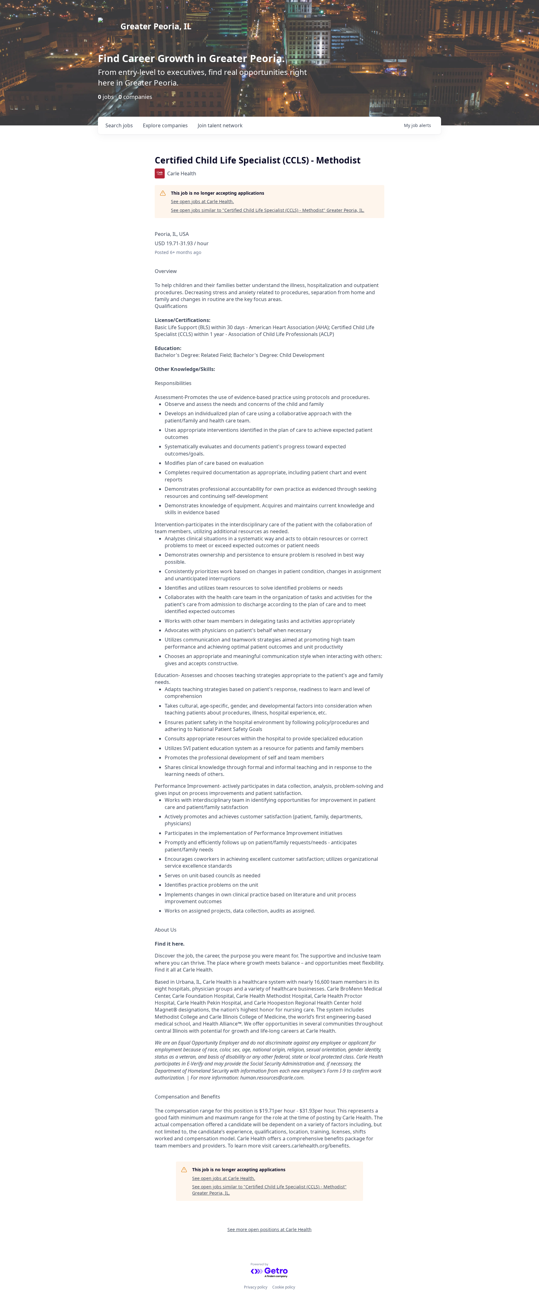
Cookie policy (283, 1287)
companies (165, 125)
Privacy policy (255, 1287)
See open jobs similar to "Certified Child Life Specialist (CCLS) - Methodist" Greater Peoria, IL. (267, 210)
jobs (119, 125)
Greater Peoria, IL (156, 26)
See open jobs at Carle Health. (202, 201)
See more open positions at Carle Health (269, 1229)
